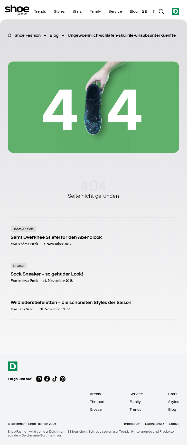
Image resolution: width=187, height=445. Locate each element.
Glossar (96, 409)
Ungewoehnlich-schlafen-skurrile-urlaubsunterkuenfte (122, 35)
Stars (77, 11)
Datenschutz (154, 423)
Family (95, 11)
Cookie (174, 424)
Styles (59, 11)
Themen (97, 401)
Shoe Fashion (28, 35)
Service (115, 11)
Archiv (95, 393)
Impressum (131, 423)
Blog (134, 11)
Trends (40, 11)
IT (153, 11)
